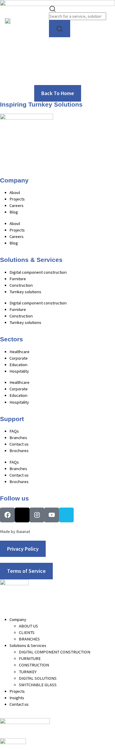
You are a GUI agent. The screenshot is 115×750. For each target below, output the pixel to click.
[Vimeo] (66, 515)
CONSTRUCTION (34, 665)
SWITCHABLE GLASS (38, 684)
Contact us (19, 444)
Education (18, 364)
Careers (16, 205)
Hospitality (19, 371)
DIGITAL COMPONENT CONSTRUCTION (54, 652)
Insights (16, 697)
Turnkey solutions (25, 291)
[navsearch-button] (52, 8)
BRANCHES (29, 639)
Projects (17, 199)
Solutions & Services (27, 645)
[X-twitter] (22, 515)
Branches (18, 437)
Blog (13, 212)
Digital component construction (38, 272)
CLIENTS (26, 632)
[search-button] (59, 28)
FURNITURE (30, 658)
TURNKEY (28, 671)
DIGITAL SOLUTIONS (38, 678)
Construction (21, 285)
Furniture (17, 278)
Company (17, 619)
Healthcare (19, 351)
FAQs (14, 431)
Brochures (19, 450)
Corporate (18, 358)
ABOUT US (28, 626)
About (14, 192)
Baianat (23, 531)
